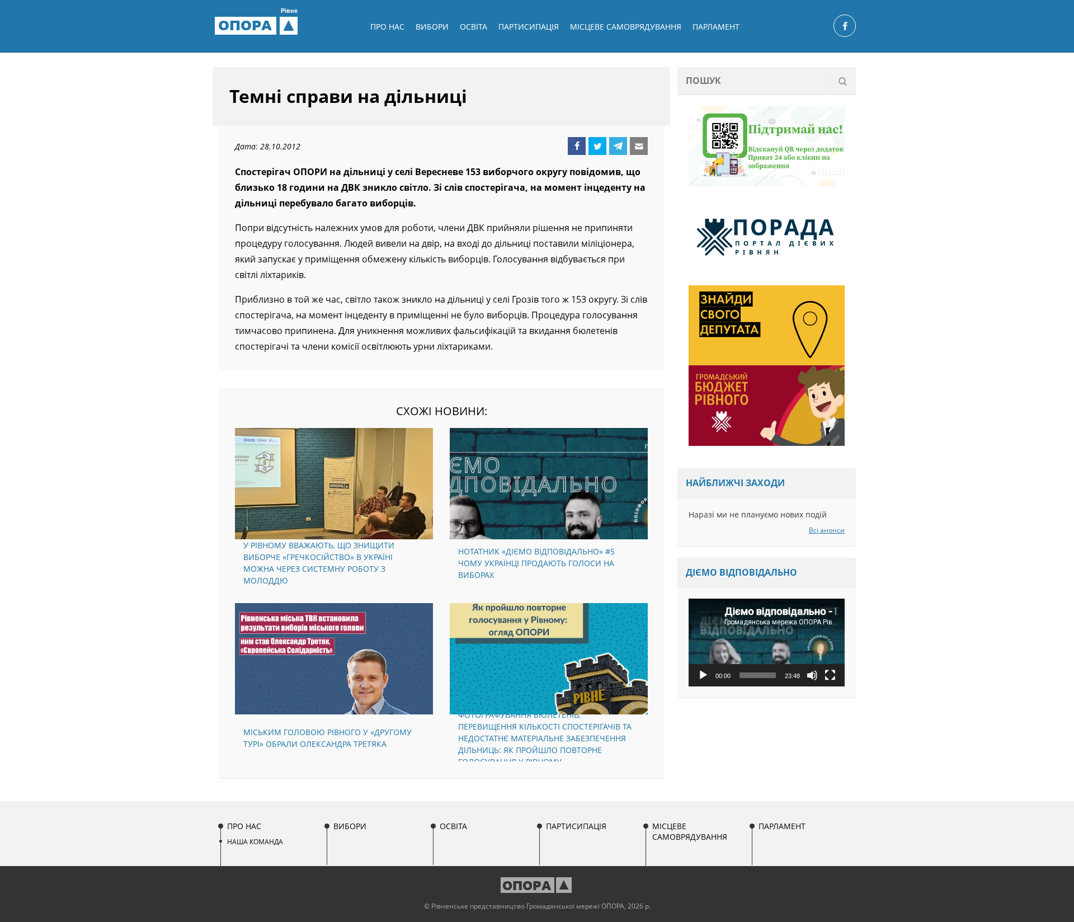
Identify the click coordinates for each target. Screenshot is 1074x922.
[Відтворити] (703, 675)
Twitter (597, 146)
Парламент (716, 26)
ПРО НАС (387, 26)
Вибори (432, 26)
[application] (767, 642)
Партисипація (528, 26)
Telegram (618, 146)
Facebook (577, 146)
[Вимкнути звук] (812, 675)
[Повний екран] (830, 675)
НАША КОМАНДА (255, 841)
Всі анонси (827, 530)
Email (639, 146)
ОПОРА (258, 25)
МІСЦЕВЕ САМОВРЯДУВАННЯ (625, 26)
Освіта (473, 26)
